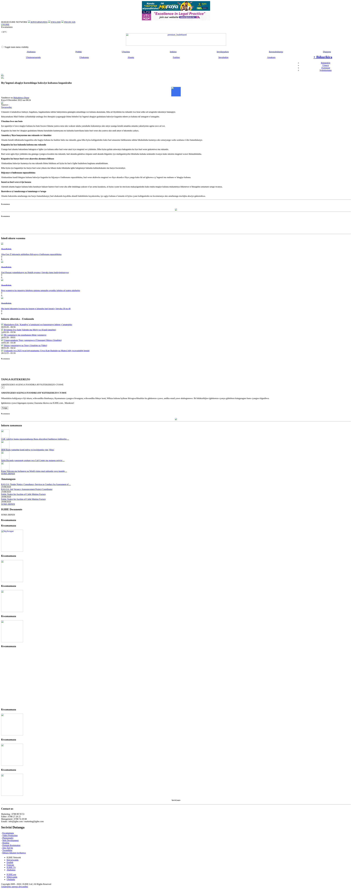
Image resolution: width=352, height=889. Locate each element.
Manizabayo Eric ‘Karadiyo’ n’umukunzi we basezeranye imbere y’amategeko (38, 324)
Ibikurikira (323, 57)
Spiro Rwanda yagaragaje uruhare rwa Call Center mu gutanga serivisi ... (32, 460)
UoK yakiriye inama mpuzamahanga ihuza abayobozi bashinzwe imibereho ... (35, 439)
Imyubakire (223, 57)
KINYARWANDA (38, 22)
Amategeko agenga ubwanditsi (14, 886)
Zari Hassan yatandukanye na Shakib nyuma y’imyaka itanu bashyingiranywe (35, 272)
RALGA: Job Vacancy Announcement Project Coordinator (26, 489)
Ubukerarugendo (33, 57)
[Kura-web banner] (176, 39)
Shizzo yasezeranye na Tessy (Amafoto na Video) (25, 345)
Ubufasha (11, 879)
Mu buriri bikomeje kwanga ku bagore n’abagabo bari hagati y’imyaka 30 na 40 (36, 308)
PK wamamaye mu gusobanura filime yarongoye (25, 335)
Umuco (325, 65)
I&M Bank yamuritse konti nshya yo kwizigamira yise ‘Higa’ (27, 450)
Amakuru (271, 57)
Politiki (78, 52)
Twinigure (325, 68)
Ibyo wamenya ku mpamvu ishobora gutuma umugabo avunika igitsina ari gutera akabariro (40, 290)
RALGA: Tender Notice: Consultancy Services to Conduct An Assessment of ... (36, 484)
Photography (7, 838)
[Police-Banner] (12, 551)
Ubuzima (126, 52)
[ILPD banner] (176, 19)
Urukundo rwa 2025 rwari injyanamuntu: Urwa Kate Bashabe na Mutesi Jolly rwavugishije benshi (46, 350)
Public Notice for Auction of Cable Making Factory (23, 494)
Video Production (10, 835)
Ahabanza (31, 52)
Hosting (5, 843)
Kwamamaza (8, 833)
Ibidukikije (325, 63)
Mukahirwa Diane (21, 97)
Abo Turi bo (7, 848)
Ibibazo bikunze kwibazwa (14, 853)
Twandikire (7, 850)
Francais (10, 865)
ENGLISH (55, 22)
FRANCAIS (69, 22)
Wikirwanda (12, 877)
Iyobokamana (326, 70)
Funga (4, 408)
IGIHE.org (11, 874)
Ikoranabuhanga (276, 52)
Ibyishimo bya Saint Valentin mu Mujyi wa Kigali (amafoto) (30, 330)
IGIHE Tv (11, 867)
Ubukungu (84, 57)
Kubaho (8, 249)
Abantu (131, 57)
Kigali (3, 29)
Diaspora (327, 52)
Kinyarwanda (12, 860)
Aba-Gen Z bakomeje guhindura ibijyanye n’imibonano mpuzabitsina (31, 254)
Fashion (176, 57)
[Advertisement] (176, 226)
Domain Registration (11, 845)
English (10, 862)
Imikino (173, 52)
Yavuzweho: (6, 107)
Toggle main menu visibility (16, 47)
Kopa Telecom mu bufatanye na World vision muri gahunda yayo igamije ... (34, 471)
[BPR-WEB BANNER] (176, 10)
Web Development (10, 840)
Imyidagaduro (223, 52)
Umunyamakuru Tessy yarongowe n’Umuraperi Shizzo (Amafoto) (33, 340)
